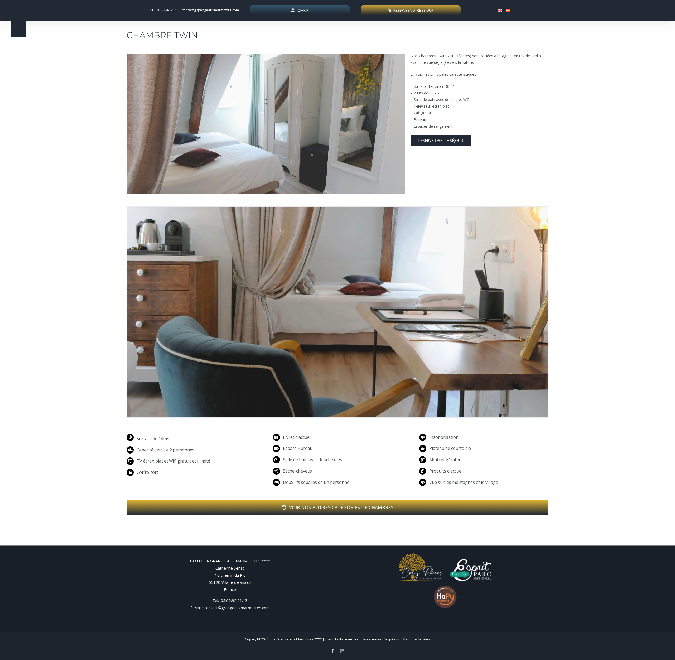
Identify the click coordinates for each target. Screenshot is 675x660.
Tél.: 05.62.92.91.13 (164, 10)
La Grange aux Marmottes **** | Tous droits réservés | (317, 639)
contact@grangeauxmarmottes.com (210, 10)
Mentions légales (416, 639)
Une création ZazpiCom (380, 639)
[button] (18, 29)
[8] (337, 311)
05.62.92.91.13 (234, 600)
